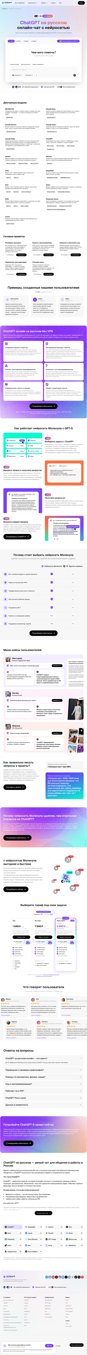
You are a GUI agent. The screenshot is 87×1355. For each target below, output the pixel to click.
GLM (25, 1325)
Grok (25, 1308)
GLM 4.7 (16, 206)
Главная (4, 8)
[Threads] (56, 1277)
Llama (25, 1320)
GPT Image (48, 1303)
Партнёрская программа (10, 1317)
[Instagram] (59, 1277)
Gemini (26, 1306)
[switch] (42, 914)
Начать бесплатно (76, 1345)
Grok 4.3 (8, 177)
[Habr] (69, 1277)
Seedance (68, 1306)
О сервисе (6, 1311)
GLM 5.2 (8, 206)
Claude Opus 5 (51, 117)
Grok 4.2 (16, 177)
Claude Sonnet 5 (11, 131)
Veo (67, 1303)
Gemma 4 (49, 163)
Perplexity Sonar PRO (65, 206)
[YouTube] (53, 1277)
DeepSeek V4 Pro (65, 177)
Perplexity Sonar (52, 206)
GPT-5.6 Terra (60, 145)
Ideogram (47, 1314)
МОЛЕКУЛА (9, 117)
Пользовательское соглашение (12, 1322)
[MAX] (50, 1277)
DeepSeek (27, 1311)
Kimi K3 (8, 191)
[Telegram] (46, 1277)
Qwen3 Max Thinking (64, 191)
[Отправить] (74, 75)
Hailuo (67, 1314)
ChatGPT (26, 1300)
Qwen (25, 1314)
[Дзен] (66, 1277)
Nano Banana (48, 1300)
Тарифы (5, 1303)
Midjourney (48, 1306)
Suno (67, 1323)
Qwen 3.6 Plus (51, 191)
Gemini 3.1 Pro (34, 163)
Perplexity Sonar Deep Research (56, 209)
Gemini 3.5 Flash (11, 163)
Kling (67, 1300)
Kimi (25, 1317)
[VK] (63, 1277)
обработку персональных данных (38, 1349)
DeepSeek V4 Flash (52, 177)
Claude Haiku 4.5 (52, 131)
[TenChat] (82, 1277)
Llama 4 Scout (10, 223)
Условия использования (10, 1330)
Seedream (47, 1308)
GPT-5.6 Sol (50, 145)
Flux (46, 1311)
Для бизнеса (7, 1314)
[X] (79, 1277)
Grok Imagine (48, 1317)
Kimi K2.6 (16, 191)
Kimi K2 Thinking (26, 191)
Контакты (6, 1320)
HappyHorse (69, 1308)
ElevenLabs (69, 1326)
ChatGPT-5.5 (50, 149)
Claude (26, 1303)
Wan (67, 1317)
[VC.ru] (72, 1277)
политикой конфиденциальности (51, 974)
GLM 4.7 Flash (24, 206)
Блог (4, 1308)
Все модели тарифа (18, 955)
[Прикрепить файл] (36, 75)
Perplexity (27, 1322)
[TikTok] (75, 1277)
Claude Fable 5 (10, 149)
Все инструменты (8, 1300)
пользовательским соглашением (44, 976)
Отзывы (5, 1306)
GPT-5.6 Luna (71, 145)
